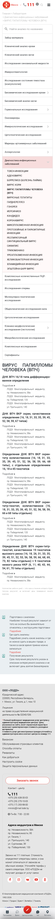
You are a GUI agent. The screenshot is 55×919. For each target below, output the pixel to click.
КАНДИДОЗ (13, 216)
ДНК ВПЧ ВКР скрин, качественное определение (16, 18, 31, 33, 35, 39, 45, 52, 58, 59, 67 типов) (26, 417)
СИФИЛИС (13, 245)
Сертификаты (12, 355)
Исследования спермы (17, 288)
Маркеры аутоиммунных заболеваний (25, 143)
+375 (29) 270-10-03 (18, 801)
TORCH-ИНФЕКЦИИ (17, 171)
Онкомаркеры (12, 118)
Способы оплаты (12, 748)
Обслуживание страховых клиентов (22, 744)
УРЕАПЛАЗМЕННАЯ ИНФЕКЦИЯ (24, 255)
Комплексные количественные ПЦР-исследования (25, 278)
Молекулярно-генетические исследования (20, 298)
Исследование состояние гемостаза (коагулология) (25, 82)
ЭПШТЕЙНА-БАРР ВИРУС (20, 268)
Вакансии (7, 739)
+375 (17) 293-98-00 (18, 804)
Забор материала (14, 37)
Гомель (37, 901)
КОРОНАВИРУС (15, 220)
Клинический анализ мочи (19, 54)
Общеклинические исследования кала (26, 309)
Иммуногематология (16, 72)
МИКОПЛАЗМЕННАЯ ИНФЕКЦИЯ (25, 225)
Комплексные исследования (21, 346)
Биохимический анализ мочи (21, 101)
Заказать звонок (27, 780)
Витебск (28, 901)
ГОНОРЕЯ (12, 206)
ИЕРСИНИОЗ (14, 211)
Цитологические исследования (22, 317)
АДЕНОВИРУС (14, 175)
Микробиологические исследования (25, 338)
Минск (5, 901)
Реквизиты (8, 753)
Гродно (13, 901)
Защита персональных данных (19, 766)
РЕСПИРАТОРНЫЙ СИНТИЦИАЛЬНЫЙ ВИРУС (21, 239)
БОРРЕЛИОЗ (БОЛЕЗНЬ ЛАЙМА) (24, 180)
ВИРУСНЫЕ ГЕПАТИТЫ (19, 197)
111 (30, 4)
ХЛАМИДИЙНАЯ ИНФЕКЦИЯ (23, 264)
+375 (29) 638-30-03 (18, 797)
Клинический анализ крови (20, 46)
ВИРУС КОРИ (14, 184)
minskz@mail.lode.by (18, 808)
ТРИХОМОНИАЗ (15, 250)
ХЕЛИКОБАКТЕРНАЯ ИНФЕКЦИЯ (25, 259)
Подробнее (15, 631)
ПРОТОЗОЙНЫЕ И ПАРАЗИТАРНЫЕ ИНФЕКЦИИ (26, 231)
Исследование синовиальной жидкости (27, 63)
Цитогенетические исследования (23, 135)
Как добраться (10, 757)
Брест (20, 901)
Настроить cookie (12, 761)
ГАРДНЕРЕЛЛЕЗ (15, 202)
